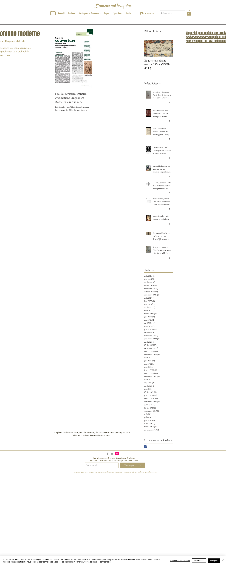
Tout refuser (199, 560)
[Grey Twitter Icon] (112, 453)
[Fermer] (222, 560)
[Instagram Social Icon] (117, 453)
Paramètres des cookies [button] (180, 560)
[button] (189, 13)
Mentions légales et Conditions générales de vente (140, 472)
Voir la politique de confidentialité (97, 561)
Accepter (213, 560)
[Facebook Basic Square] (145, 446)
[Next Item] (169, 48)
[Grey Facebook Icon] (107, 453)
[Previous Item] (148, 48)
